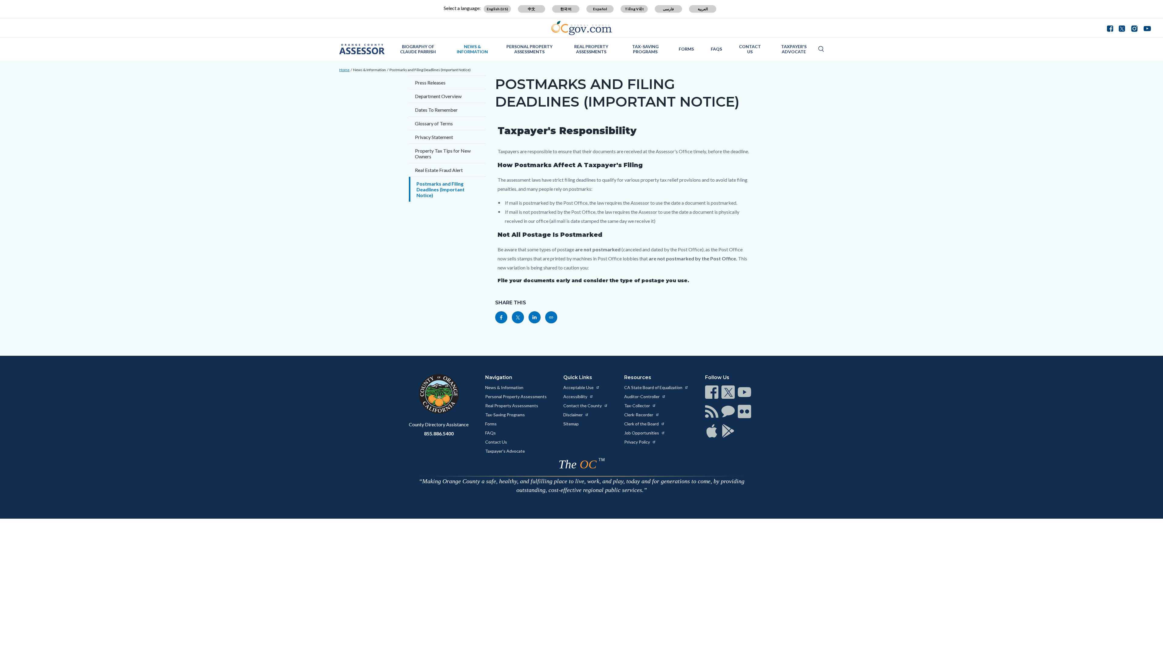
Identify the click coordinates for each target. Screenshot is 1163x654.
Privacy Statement (434, 137)
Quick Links (577, 377)
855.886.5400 (439, 433)
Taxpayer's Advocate (794, 49)
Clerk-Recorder (639, 414)
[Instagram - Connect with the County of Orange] (1134, 27)
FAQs (716, 48)
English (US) (497, 9)
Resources (637, 377)
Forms (686, 48)
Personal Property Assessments (529, 49)
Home (344, 70)
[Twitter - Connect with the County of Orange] (1122, 27)
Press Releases (430, 82)
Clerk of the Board (642, 423)
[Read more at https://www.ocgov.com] (439, 394)
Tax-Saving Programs (645, 49)
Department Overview (438, 96)
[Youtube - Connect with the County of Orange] (1146, 27)
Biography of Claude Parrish (418, 49)
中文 (531, 9)
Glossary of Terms (434, 123)
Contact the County (583, 405)
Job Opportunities (642, 432)
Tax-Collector (637, 405)
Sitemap (571, 423)
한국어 (566, 9)
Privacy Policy (637, 441)
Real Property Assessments (591, 49)
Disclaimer (573, 414)
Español (600, 9)
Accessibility (575, 396)
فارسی (668, 9)
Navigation (498, 377)
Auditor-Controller (642, 396)
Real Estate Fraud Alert (439, 170)
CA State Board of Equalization (653, 387)
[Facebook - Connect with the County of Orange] (1111, 27)
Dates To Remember (436, 110)
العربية (703, 9)
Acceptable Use (579, 387)
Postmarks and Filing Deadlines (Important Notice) (430, 70)
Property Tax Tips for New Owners (443, 153)
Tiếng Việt (634, 9)
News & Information (472, 49)
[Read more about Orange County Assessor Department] (362, 49)
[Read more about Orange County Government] (581, 28)
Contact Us (750, 49)
